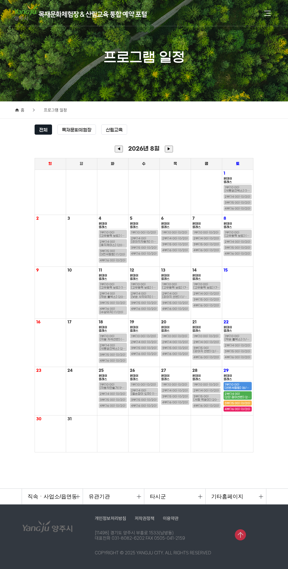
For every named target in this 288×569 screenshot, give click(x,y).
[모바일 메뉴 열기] (267, 13)
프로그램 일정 (55, 110)
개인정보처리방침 (110, 518)
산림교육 (114, 130)
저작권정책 (144, 518)
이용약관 (171, 518)
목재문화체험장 (76, 130)
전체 (43, 130)
